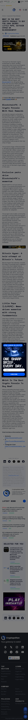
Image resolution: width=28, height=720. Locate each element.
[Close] (24, 344)
